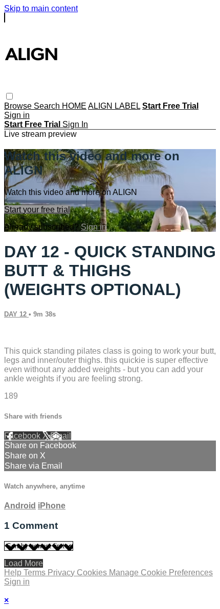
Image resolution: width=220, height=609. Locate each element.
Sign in (17, 115)
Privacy (62, 572)
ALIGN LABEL (114, 106)
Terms (36, 572)
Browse (19, 106)
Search (48, 106)
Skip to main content (41, 8)
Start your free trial (37, 209)
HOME (74, 106)
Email (60, 435)
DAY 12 (16, 314)
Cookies (93, 572)
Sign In (75, 124)
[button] (9, 96)
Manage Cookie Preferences (161, 572)
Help (14, 572)
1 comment (24, 333)
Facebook (23, 435)
